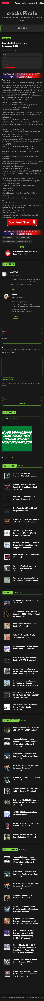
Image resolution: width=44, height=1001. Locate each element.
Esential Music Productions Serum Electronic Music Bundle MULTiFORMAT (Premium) (25, 671)
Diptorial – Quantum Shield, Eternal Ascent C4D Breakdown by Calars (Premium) (25, 909)
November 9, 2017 (8, 50)
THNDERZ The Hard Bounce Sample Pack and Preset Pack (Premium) (25, 487)
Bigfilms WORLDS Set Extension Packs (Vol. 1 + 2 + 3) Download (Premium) (26, 802)
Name (4, 325)
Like (6, 61)
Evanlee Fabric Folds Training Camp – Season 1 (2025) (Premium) (25, 961)
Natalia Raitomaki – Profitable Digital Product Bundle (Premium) (25, 707)
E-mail (4, 331)
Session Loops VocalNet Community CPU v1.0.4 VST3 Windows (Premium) (24, 533)
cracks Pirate (22, 13)
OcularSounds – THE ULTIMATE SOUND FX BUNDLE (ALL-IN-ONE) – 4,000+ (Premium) (26, 695)
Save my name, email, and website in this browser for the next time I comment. (21, 351)
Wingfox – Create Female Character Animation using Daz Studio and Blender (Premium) (25, 921)
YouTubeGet (7, 237)
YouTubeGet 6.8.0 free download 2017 (14, 44)
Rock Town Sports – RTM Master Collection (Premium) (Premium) (26, 767)
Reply (13, 289)
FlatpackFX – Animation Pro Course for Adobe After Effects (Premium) (25, 755)
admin (14, 294)
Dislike (7, 64)
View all (20, 466)
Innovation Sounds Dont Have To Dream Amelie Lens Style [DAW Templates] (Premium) (26, 545)
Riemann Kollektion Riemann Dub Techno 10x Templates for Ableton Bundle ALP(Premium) (25, 683)
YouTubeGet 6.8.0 (23, 237)
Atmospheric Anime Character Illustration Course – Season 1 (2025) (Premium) (25, 973)
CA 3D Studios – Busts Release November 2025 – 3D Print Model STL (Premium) (26, 614)
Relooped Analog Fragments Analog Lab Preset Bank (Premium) (24, 568)
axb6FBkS (14, 272)
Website (4, 338)
